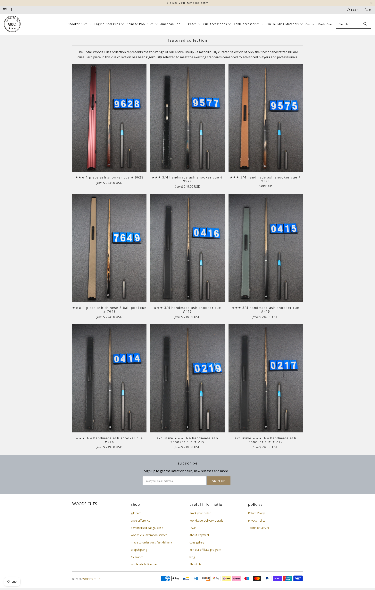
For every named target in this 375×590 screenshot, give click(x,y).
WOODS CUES (91, 579)
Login (354, 9)
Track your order (200, 513)
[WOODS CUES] (12, 24)
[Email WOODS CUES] (4, 10)
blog (192, 557)
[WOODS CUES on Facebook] (11, 10)
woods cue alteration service (149, 535)
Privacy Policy (256, 520)
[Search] (365, 24)
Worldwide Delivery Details (206, 520)
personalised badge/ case (147, 528)
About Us (195, 564)
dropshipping (139, 549)
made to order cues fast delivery (151, 542)
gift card (136, 513)
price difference (140, 520)
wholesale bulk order (144, 564)
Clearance (137, 557)
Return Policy (256, 513)
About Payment (199, 535)
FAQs (192, 528)
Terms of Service (259, 528)
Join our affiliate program (205, 549)
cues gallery (196, 542)
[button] (80, 24)
